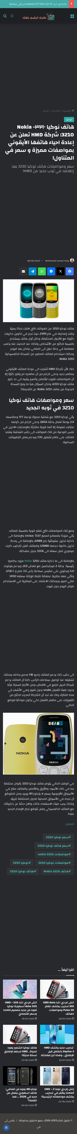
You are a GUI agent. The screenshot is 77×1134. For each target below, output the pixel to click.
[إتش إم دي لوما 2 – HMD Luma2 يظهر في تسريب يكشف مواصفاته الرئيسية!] (57, 1075)
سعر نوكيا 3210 (57, 837)
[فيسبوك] (70, 271)
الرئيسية (67, 110)
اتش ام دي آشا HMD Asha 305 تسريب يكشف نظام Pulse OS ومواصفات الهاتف (58, 1008)
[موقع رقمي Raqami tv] (38, 16)
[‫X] (60, 271)
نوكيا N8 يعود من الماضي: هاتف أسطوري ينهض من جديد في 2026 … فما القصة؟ (21, 1095)
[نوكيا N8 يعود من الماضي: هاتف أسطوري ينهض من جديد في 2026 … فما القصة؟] (20, 1075)
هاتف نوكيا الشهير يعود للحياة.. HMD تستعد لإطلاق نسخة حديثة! (20, 1051)
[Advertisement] (38, 66)
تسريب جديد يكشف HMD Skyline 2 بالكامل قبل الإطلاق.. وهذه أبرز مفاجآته (57, 1051)
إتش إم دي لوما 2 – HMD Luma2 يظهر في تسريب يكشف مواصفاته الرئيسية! (57, 1093)
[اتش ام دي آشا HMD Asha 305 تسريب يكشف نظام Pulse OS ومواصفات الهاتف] (57, 989)
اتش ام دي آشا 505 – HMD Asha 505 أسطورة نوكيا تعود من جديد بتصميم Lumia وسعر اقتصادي (20, 1008)
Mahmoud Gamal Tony (57, 261)
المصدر (70, 824)
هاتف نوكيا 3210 (22, 871)
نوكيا (46, 110)
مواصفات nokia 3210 (53, 854)
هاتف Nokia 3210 (56, 871)
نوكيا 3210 (20, 863)
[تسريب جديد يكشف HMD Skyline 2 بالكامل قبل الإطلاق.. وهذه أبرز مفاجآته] (57, 1034)
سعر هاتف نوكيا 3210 (53, 846)
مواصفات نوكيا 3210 (53, 863)
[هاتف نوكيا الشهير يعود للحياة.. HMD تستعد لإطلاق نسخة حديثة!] (20, 1034)
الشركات (55, 110)
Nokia (28, 561)
